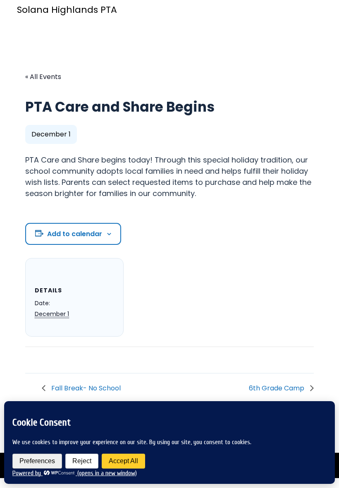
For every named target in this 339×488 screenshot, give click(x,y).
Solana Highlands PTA (67, 9)
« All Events (43, 76)
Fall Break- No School (85, 388)
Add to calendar (74, 234)
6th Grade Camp (277, 388)
